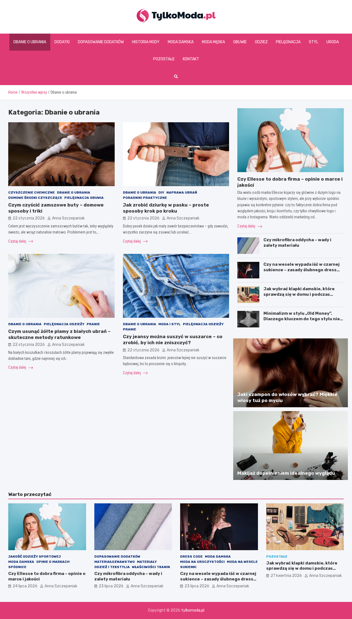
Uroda (332, 42)
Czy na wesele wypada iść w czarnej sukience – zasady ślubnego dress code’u (301, 270)
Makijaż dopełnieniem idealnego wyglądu (286, 473)
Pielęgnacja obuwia (84, 198)
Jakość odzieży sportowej (34, 556)
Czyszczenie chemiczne (31, 192)
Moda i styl (169, 324)
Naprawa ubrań (181, 192)
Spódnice (17, 567)
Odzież (261, 42)
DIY (161, 192)
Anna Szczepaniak (68, 218)
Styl (313, 42)
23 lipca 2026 (111, 586)
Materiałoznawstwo (114, 562)
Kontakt (191, 59)
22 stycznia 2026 (29, 218)
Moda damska (181, 42)
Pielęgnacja (288, 42)
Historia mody (146, 42)
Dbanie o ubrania (29, 42)
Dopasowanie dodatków (101, 42)
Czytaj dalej (17, 241)
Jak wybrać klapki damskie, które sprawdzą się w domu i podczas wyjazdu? (299, 294)
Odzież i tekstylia (112, 567)
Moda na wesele (242, 562)
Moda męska (213, 42)
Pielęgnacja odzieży (64, 324)
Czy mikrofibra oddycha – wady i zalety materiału (297, 242)
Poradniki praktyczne (145, 198)
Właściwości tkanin (151, 567)
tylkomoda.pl (192, 610)
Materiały (147, 562)
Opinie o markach (53, 562)
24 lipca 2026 (25, 586)
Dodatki (62, 42)
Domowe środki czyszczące (35, 198)
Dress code (191, 556)
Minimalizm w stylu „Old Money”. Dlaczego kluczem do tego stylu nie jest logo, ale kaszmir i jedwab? (301, 319)
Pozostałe (164, 59)
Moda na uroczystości (202, 562)
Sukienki (188, 567)
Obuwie (240, 42)
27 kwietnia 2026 (286, 575)
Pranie (93, 324)
